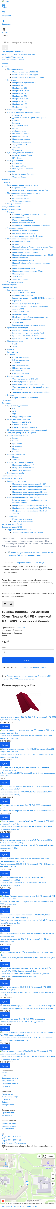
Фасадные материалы (11, 209)
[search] (5, 47)
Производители (8, 1112)
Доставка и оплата (10, 1078)
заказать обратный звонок (13, 59)
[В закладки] (5, 604)
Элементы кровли (9, 287)
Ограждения (7, 403)
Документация (8, 1080)
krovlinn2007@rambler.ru (12, 57)
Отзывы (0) (39, 562)
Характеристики (24, 562)
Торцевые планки (10, 541)
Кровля (5, 66)
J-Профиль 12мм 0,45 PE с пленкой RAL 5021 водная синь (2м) (27, 957)
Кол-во (5, 648)
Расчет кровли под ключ (12, 51)
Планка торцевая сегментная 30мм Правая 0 (26, 676)
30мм (47, 541)
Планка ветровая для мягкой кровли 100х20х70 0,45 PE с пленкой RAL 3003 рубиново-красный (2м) (24, 975)
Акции (4, 1072)
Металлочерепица (10, 1096)
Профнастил (7, 1094)
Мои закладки (8, 1128)
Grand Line (20, 627)
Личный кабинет (9, 1123)
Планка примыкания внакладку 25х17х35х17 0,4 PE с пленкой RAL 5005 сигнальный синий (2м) (26, 1039)
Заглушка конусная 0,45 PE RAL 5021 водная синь (21, 1021)
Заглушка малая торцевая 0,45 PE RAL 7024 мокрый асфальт (26, 1008)
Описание (8, 562)
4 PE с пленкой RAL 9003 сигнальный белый (27, 677)
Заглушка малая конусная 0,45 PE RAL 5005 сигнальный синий (27, 810)
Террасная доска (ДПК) (12, 527)
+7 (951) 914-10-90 (10, 54)
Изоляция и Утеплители (12, 478)
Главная (5, 538)
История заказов (9, 1126)
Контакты (6, 1086)
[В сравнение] (11, 604)
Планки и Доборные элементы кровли (34, 538)
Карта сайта (7, 1115)
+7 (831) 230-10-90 (27, 54)
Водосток (6, 182)
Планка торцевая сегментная (31, 541)
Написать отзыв (39, 667)
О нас (4, 1075)
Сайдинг (5, 1102)
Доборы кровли (8, 1104)
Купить (28, 660)
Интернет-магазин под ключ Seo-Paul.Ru (19, 1206)
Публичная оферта (10, 1083)
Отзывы (27, 667)
